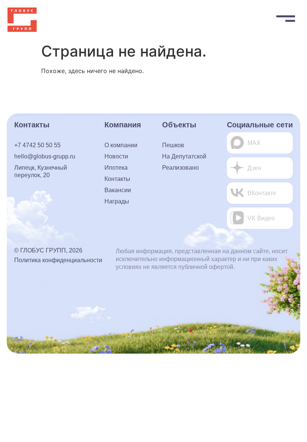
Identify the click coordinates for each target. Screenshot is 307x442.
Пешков (173, 145)
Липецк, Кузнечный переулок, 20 (40, 171)
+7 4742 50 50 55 (37, 145)
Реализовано (180, 167)
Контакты (117, 179)
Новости (116, 156)
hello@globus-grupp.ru (44, 156)
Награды (116, 201)
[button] (285, 17)
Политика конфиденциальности (58, 260)
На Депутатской (184, 156)
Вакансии (117, 190)
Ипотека (116, 167)
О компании (120, 145)
